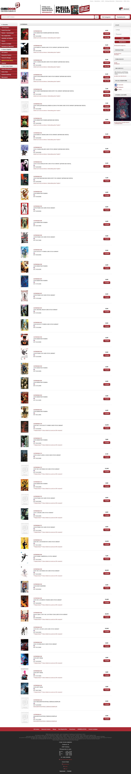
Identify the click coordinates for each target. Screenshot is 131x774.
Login (122, 38)
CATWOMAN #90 (37, 191)
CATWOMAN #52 (37, 627)
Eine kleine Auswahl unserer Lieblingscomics (122, 123)
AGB (102, 1)
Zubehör (4, 63)
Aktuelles (5, 24)
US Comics (5, 52)
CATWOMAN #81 (37, 409)
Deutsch (118, 63)
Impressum (62, 771)
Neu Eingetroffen (62, 729)
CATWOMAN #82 (37, 395)
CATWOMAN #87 (37, 278)
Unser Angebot (7, 49)
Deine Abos (5, 72)
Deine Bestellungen (7, 69)
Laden (66, 766)
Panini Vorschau (6, 30)
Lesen (117, 54)
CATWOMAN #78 (37, 423)
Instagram (120, 87)
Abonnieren (118, 53)
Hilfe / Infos (127, 1)
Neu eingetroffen (6, 35)
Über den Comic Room (66, 759)
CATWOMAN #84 (37, 366)
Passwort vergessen (120, 45)
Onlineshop (66, 764)
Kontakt (69, 771)
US (116, 62)
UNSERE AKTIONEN (7, 38)
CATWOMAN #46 (37, 656)
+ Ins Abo (106, 37)
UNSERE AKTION (82, 729)
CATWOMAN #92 (37, 31)
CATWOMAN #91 (37, 118)
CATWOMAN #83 (37, 380)
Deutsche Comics (6, 55)
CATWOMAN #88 (37, 249)
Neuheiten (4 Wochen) (8, 46)
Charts (3, 41)
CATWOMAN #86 (37, 337)
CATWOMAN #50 (37, 642)
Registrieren (122, 42)
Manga (54, 729)
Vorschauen (72, 729)
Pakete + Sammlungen (8, 33)
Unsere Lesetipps (6, 43)
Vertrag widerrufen (110, 1)
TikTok (120, 89)
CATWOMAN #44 (37, 685)
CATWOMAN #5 (37, 714)
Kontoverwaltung (6, 74)
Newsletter (97, 1)
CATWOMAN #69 (37, 554)
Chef (66, 768)
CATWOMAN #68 (37, 584)
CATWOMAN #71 (37, 525)
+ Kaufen (106, 33)
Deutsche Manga (6, 58)
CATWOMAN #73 (37, 438)
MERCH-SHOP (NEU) (7, 60)
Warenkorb (5, 77)
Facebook (120, 84)
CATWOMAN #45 (37, 670)
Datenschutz (119, 1)
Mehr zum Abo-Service (121, 76)
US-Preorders (5, 27)
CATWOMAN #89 (37, 220)
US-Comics (36, 729)
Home (91, 1)
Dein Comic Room (8, 66)
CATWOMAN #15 (37, 700)
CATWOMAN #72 (37, 481)
